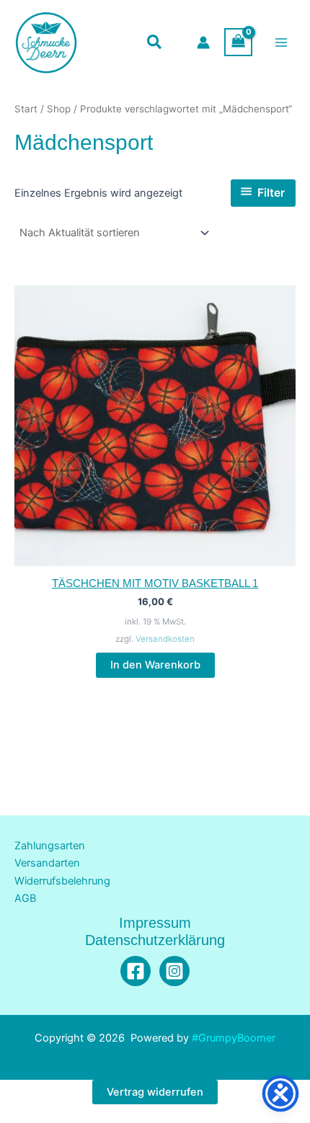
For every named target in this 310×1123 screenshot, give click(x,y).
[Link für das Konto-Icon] (203, 42)
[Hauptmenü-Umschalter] (281, 41)
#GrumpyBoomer (233, 1038)
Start (25, 109)
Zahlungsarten (49, 845)
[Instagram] (174, 971)
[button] (155, 44)
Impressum (155, 923)
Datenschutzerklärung (155, 940)
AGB (25, 898)
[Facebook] (135, 971)
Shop (59, 109)
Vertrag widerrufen (155, 1092)
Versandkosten (165, 639)
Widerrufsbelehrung (62, 880)
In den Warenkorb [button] (155, 664)
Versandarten (47, 862)
